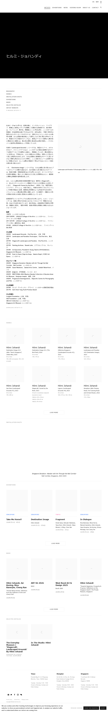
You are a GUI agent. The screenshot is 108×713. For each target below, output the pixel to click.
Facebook (14, 694)
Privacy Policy (9, 699)
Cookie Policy (17, 699)
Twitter (11, 694)
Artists (47, 8)
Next (101, 449)
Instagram (18, 694)
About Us (86, 8)
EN (93, 2)
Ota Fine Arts (14, 7)
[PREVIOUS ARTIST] (6, 110)
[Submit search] (101, 7)
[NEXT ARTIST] (20, 110)
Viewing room (75, 8)
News (66, 8)
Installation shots (14, 97)
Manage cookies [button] (25, 699)
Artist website (12, 108)
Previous (6, 449)
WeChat (21, 694)
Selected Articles (13, 105)
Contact (95, 8)
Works (9, 94)
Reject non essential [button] (91, 708)
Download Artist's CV (15, 308)
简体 (97, 2)
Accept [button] (103, 708)
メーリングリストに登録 (8, 694)
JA (101, 2)
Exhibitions (57, 8)
